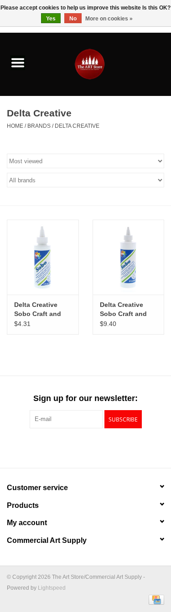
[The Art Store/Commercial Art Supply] (103, 63)
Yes (51, 18)
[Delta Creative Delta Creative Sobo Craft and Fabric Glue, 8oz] (129, 257)
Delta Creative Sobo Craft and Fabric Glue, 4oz (39, 309)
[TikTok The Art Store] (102, 447)
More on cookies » (109, 18)
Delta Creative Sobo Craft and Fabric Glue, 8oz (125, 309)
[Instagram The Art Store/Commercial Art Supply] (85, 447)
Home (15, 126)
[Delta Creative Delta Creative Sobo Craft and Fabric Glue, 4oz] (43, 257)
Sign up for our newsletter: (85, 398)
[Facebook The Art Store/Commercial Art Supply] (69, 447)
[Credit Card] (154, 599)
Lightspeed (52, 588)
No (73, 18)
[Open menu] (18, 62)
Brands (39, 126)
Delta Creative (77, 126)
